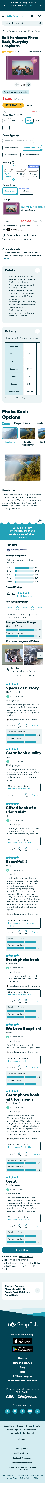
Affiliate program (22, 1376)
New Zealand (28, 1433)
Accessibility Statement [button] (22, 1462)
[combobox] (22, 23)
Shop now (27, 5)
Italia (38, 1426)
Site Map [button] (22, 1439)
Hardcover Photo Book (29, 31)
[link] (8, 170)
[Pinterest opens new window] (24, 1409)
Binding (6, 162)
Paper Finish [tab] (23, 423)
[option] (5, 120)
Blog (22, 1367)
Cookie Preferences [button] (22, 1453)
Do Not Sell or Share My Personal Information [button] (22, 1468)
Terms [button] (22, 1444)
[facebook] (8, 1409)
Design (6, 199)
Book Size (10, 115)
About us (23, 1358)
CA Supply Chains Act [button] (22, 1458)
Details (29, 105)
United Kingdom (14, 1429)
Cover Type (8, 135)
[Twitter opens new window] (38, 1409)
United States (30, 1429)
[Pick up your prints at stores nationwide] (10, 1396)
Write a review (33, 51)
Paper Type (9, 184)
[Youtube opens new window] (31, 1409)
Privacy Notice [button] (22, 1448)
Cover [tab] (6, 423)
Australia (15, 1433)
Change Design (28, 210)
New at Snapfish (22, 1362)
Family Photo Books (21, 1262)
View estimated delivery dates (16, 239)
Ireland (29, 1426)
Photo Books (8, 31)
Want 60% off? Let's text (22, 1380)
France (20, 1426)
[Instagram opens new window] (16, 1409)
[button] (3, 16)
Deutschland (9, 1426)
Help (22, 1371)
